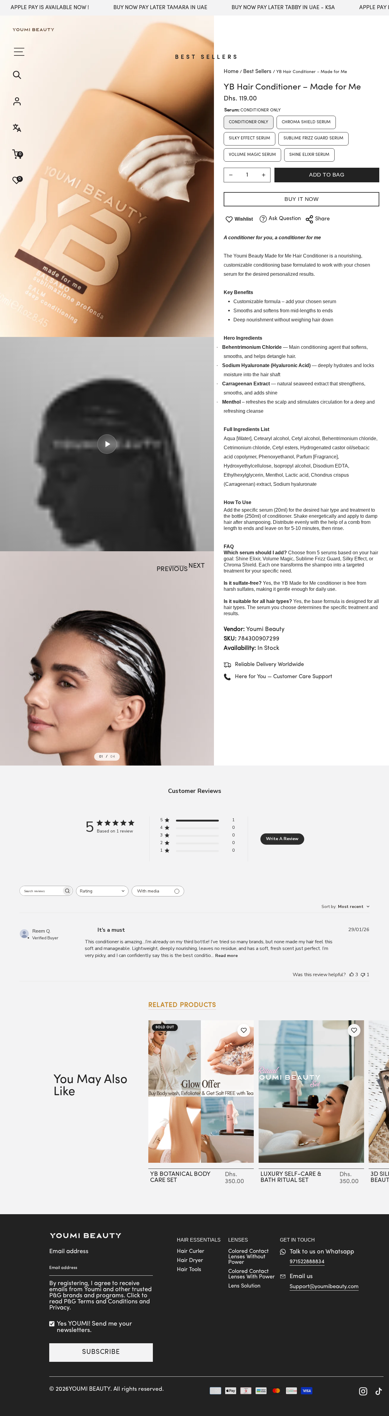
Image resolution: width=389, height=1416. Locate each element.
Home (231, 72)
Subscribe (101, 1352)
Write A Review (282, 839)
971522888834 (307, 1262)
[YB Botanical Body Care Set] (201, 1091)
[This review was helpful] (351, 974)
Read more (226, 956)
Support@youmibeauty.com (324, 1287)
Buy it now (301, 199)
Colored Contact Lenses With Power (251, 1274)
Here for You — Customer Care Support (283, 677)
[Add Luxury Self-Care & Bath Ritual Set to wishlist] (353, 1030)
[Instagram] (363, 1392)
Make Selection (311, 1162)
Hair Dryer (190, 1261)
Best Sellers (207, 57)
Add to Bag (326, 175)
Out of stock (201, 1162)
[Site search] (33, 75)
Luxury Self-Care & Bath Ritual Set (290, 1177)
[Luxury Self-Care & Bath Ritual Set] (311, 1091)
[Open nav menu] (18, 52)
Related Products (182, 1005)
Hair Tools (189, 1270)
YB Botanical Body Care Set (180, 1177)
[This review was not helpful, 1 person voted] (363, 974)
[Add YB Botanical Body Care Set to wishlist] (243, 1030)
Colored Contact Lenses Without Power (248, 1257)
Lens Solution (244, 1286)
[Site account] (33, 102)
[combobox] (102, 891)
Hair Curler (190, 1251)
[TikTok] (379, 1392)
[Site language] (33, 128)
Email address (68, 1252)
